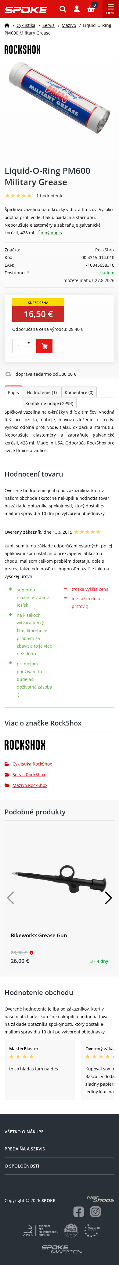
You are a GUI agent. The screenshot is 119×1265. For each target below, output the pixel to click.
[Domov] (7, 25)
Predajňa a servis (25, 1149)
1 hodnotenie (49, 196)
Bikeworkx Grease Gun (39, 935)
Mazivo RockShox (30, 785)
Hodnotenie (42, 392)
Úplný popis (50, 233)
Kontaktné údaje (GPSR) (49, 403)
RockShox (104, 250)
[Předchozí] (10, 898)
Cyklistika (25, 25)
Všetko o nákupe (24, 1132)
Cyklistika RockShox (32, 764)
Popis (13, 392)
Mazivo (69, 25)
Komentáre (79, 392)
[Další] (108, 898)
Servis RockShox (29, 774)
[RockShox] (59, 747)
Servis (48, 25)
